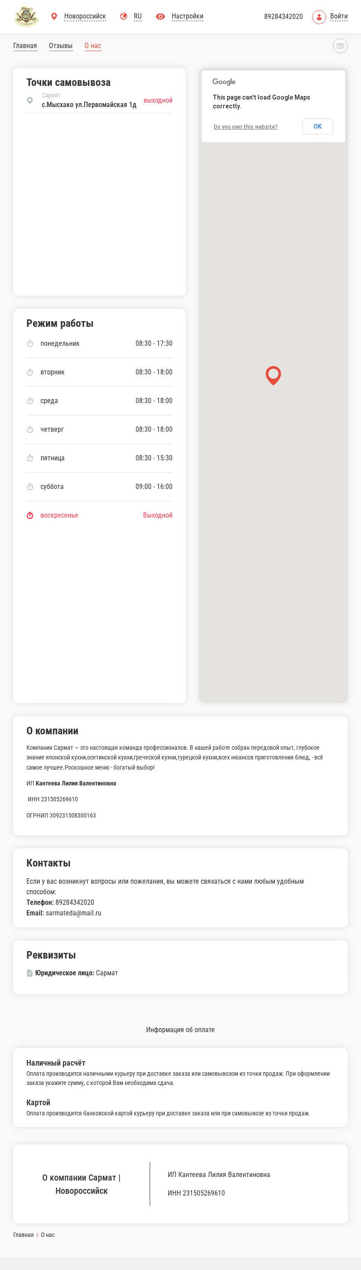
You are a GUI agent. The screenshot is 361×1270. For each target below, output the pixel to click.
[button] (273, 375)
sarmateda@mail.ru (73, 913)
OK (317, 126)
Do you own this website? (246, 127)
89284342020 (283, 16)
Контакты (48, 863)
